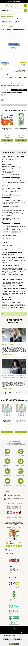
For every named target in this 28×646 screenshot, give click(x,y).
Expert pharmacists (7, 465)
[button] (1, 5)
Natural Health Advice (14, 392)
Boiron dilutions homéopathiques (4, 26)
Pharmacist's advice (8, 314)
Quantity (3, 87)
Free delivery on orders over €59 (14, 1)
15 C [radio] (20, 77)
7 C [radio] (11, 77)
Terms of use (24, 632)
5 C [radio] (6, 77)
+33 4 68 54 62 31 (14, 526)
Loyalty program (7, 485)
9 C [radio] (15, 77)
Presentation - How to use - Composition (13, 152)
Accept (11, 643)
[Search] (25, 10)
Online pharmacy (4, 14)
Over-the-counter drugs (20, 485)
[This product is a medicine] (3, 102)
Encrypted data (7, 475)
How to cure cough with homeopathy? (12, 344)
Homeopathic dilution (6, 74)
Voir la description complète (6, 31)
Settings (17, 643)
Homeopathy (12, 14)
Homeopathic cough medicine (7, 16)
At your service (21, 455)
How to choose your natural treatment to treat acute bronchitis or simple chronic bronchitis (14, 376)
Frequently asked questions (20, 465)
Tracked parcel (7, 455)
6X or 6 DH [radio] (4, 81)
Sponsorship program (20, 475)
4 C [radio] (2, 77)
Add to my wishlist (6, 69)
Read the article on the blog (7, 354)
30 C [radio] (25, 77)
